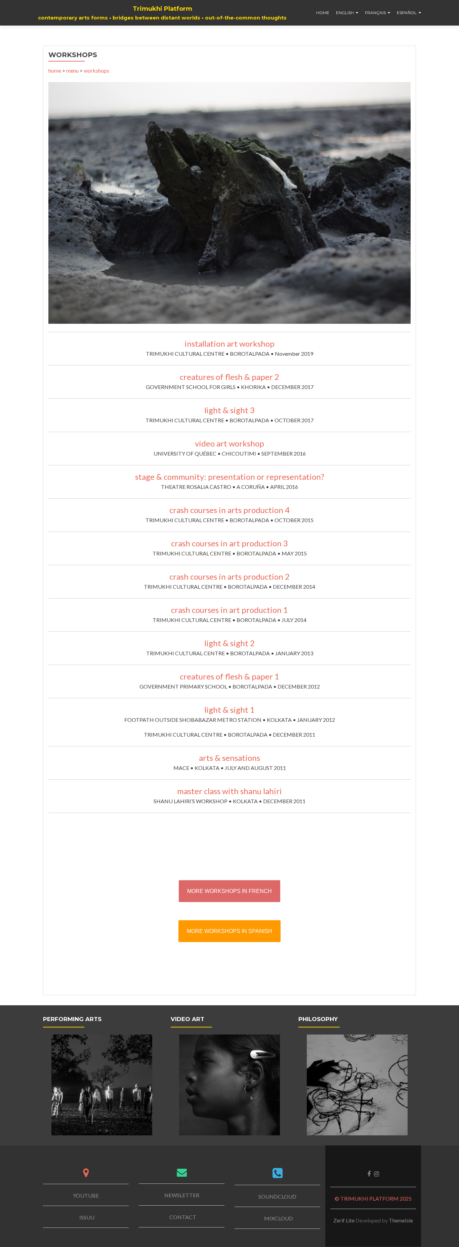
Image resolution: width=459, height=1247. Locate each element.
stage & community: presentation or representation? (229, 476)
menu (72, 70)
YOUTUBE (86, 1195)
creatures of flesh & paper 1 (229, 676)
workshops (96, 70)
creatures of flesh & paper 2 (229, 377)
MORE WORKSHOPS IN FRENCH (229, 891)
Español (407, 12)
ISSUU (86, 1217)
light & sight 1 (229, 709)
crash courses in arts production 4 (229, 510)
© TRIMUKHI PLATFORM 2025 (373, 1198)
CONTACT (182, 1217)
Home (322, 12)
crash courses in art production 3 (229, 543)
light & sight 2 (229, 643)
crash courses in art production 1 (229, 610)
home (54, 70)
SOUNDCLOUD (277, 1196)
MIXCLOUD (278, 1218)
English (345, 12)
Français (375, 12)
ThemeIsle (401, 1220)
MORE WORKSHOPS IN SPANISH (229, 931)
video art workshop (229, 443)
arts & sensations (229, 758)
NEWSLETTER (181, 1195)
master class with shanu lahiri (229, 791)
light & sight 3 (229, 410)
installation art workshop (229, 343)
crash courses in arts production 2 (229, 576)
